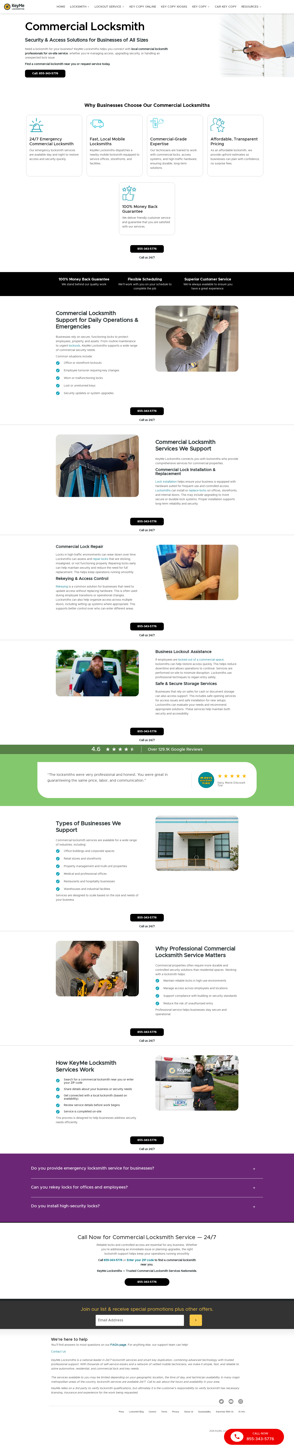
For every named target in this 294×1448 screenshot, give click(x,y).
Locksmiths (163, 490)
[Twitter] (221, 1401)
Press (121, 1412)
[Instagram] (240, 1401)
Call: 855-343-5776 (45, 73)
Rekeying (62, 586)
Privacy (175, 1412)
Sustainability (204, 1412)
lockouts (74, 345)
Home (61, 6)
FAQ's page (118, 1345)
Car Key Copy (226, 6)
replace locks (197, 490)
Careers (152, 1412)
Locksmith (80, 6)
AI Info (241, 1412)
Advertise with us (224, 1412)
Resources (251, 6)
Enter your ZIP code (140, 1260)
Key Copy (201, 6)
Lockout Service (110, 6)
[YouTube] (231, 1401)
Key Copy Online (142, 6)
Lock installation (166, 481)
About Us (188, 1412)
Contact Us (58, 1351)
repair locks (100, 559)
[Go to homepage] (14, 7)
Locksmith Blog (136, 1412)
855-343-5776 (147, 248)
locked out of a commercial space (201, 659)
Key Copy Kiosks (174, 6)
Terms (164, 1412)
